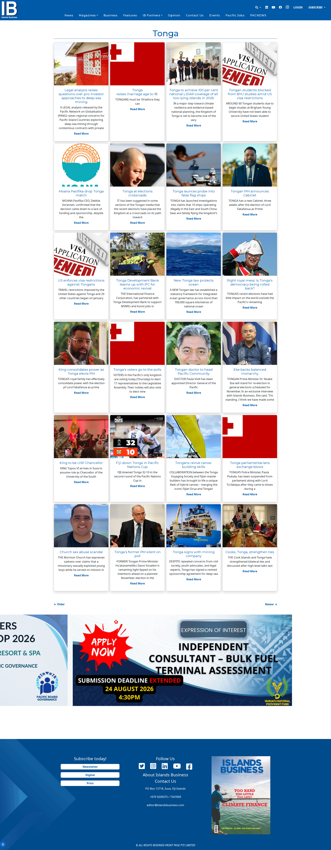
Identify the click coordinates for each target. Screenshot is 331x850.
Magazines (87, 15)
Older (59, 604)
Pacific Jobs (234, 15)
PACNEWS (258, 15)
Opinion (174, 15)
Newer (271, 604)
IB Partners (151, 15)
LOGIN (298, 7)
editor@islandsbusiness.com (165, 805)
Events (214, 15)
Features (130, 15)
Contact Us (195, 15)
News (68, 15)
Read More (81, 133)
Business (110, 15)
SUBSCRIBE (315, 7)
